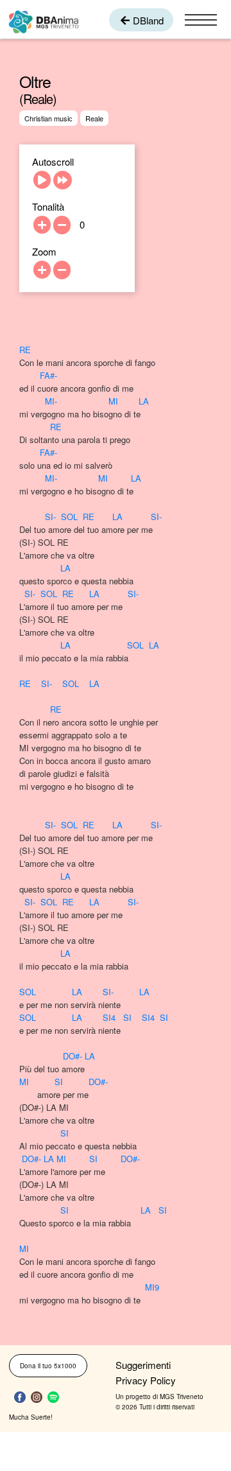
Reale (94, 118)
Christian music (48, 118)
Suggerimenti (143, 1364)
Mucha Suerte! (31, 1417)
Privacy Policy (146, 1380)
